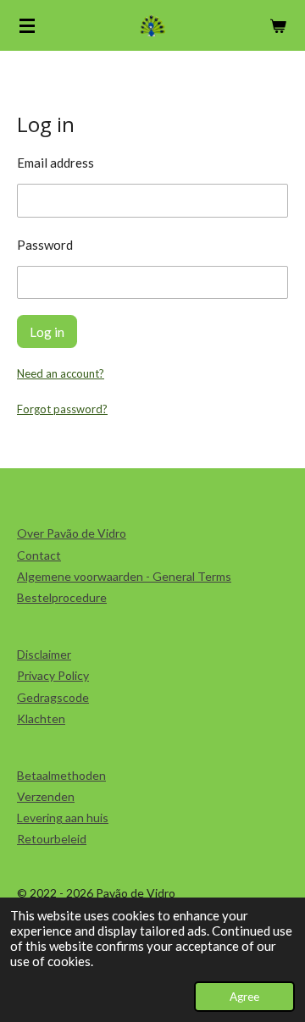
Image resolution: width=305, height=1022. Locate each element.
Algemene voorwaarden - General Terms (124, 576)
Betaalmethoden (61, 775)
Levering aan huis (62, 817)
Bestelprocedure (62, 597)
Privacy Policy (53, 675)
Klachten (41, 718)
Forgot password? (62, 409)
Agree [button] (244, 996)
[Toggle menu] (27, 25)
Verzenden (46, 796)
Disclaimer (44, 654)
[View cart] (278, 25)
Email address (55, 162)
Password (45, 244)
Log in (47, 332)
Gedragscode (53, 697)
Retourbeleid (51, 838)
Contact (39, 555)
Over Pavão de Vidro (71, 533)
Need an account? (60, 373)
